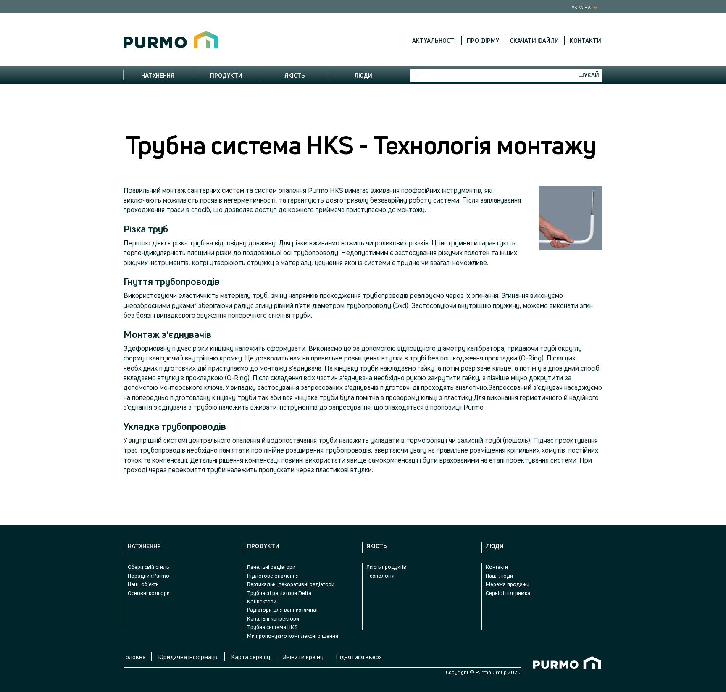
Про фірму (483, 41)
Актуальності (434, 41)
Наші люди (499, 575)
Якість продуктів (386, 567)
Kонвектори (261, 601)
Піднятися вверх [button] (359, 657)
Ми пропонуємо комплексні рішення (292, 635)
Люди (363, 75)
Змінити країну (303, 657)
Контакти (585, 41)
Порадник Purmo (148, 575)
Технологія (380, 575)
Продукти (226, 75)
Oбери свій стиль (148, 567)
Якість (294, 75)
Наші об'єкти (143, 584)
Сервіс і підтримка (508, 593)
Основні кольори (149, 593)
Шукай (588, 75)
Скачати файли (534, 41)
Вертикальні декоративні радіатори (290, 584)
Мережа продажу (507, 584)
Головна (135, 657)
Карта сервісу (250, 657)
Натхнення (157, 75)
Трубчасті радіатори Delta (279, 593)
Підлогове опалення (273, 575)
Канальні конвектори (273, 618)
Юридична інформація (188, 657)
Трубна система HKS (272, 627)
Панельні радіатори (271, 567)
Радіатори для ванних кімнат (282, 609)
